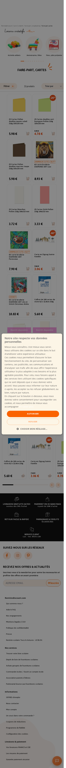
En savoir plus (26, 406)
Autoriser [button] (33, 413)
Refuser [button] (32, 421)
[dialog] (32, 383)
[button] (32, 429)
